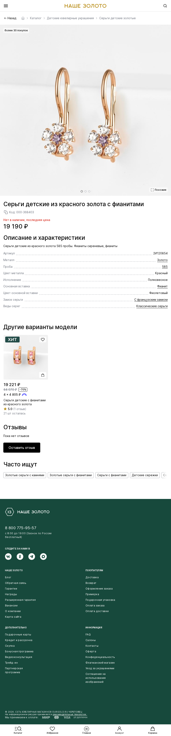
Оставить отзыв (22, 448)
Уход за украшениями (100, 668)
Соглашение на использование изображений (96, 677)
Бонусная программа (19, 651)
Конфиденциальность (100, 657)
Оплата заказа (95, 605)
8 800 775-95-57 (20, 528)
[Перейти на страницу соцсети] (11, 556)
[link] (23, 18)
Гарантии (11, 588)
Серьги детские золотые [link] (117, 18)
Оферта (91, 651)
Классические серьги (152, 306)
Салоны (91, 640)
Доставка (92, 577)
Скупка (10, 645)
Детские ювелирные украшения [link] (70, 18)
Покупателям (94, 570)
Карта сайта (13, 616)
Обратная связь (15, 583)
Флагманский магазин (100, 662)
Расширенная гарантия (20, 599)
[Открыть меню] (5, 5)
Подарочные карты (18, 634)
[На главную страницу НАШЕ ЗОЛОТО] (27, 512)
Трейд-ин (11, 662)
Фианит (162, 286)
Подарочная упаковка (100, 599)
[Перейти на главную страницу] (85, 5)
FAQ (88, 634)
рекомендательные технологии (70, 714)
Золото (162, 260)
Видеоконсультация (18, 657)
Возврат (91, 583)
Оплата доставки (97, 611)
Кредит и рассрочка (18, 640)
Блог (8, 577)
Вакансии (11, 605)
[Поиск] (165, 5)
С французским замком (151, 299)
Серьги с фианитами (111, 475)
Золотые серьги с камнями (24, 475)
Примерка (92, 594)
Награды (11, 594)
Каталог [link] (35, 18)
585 (165, 266)
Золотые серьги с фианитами (71, 475)
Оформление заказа (99, 588)
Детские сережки (145, 475)
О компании (13, 611)
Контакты (92, 645)
